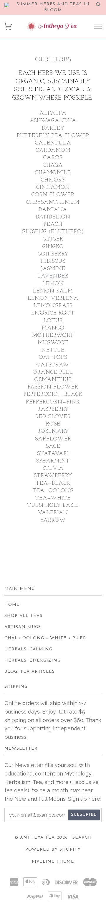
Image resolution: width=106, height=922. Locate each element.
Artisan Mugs (22, 627)
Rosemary (53, 431)
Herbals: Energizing (32, 660)
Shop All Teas (23, 616)
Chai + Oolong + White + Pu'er (45, 638)
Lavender (53, 276)
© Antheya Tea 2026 (41, 837)
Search (82, 837)
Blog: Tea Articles (29, 671)
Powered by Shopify (53, 849)
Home (12, 605)
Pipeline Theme (53, 861)
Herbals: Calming (28, 649)
